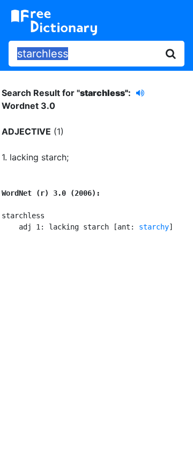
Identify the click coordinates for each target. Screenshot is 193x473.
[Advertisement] (96, 350)
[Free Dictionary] (54, 22)
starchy (154, 227)
